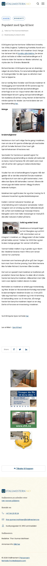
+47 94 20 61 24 (12, 513)
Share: (6, 349)
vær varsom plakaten (10, 500)
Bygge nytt (19, 18)
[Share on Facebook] (14, 349)
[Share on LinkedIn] (26, 349)
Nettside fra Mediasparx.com (14, 560)
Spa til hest (17, 327)
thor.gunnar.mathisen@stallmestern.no (22, 519)
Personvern (25, 557)
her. (16, 103)
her (27, 316)
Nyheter (6, 18)
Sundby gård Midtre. (26, 53)
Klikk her (17, 544)
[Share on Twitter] (20, 349)
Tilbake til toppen (24, 468)
